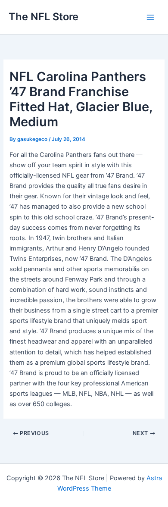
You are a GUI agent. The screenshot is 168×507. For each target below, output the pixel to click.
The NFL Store (43, 16)
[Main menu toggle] (150, 17)
